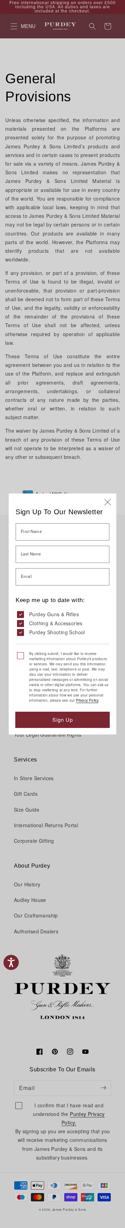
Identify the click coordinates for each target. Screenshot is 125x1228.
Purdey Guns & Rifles (54, 614)
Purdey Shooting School (57, 632)
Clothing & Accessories (56, 623)
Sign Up (62, 719)
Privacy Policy (87, 700)
